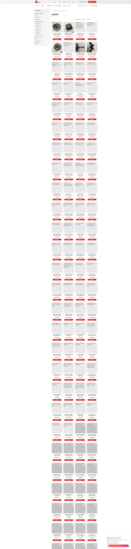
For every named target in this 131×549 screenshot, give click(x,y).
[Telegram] (72, 2)
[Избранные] (69, 6)
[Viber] (77, 2)
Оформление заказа (66, 1)
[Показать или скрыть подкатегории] (48, 14)
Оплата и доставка (58, 5)
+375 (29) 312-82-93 (83, 1)
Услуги (42, 5)
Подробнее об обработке (113, 542)
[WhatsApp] (75, 2)
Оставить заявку (92, 1)
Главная (54, 10)
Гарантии (55, 1)
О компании (49, 5)
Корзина (59, 1)
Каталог (37, 5)
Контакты (65, 5)
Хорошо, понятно (118, 545)
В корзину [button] (57, 39)
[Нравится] (61, 23)
